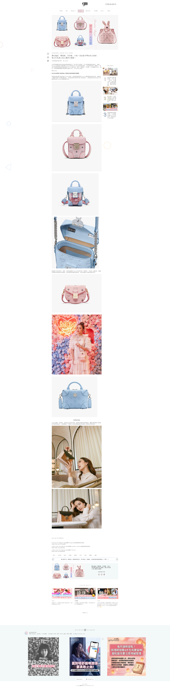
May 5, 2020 (60, 60)
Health (96, 11)
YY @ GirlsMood (54, 60)
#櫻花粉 (90, 555)
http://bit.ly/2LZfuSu (58, 547)
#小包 (80, 555)
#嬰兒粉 (75, 555)
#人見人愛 (59, 555)
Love (102, 11)
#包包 (65, 555)
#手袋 (85, 555)
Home (61, 11)
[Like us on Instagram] (108, 4)
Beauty (73, 11)
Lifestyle (88, 11)
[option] (62, 596)
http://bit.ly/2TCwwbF (59, 544)
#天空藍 (70, 555)
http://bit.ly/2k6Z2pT (58, 551)
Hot (67, 11)
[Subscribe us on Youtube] (110, 4)
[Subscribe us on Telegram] (112, 4)
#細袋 (95, 555)
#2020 (54, 555)
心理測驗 (76, 600)
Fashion (80, 11)
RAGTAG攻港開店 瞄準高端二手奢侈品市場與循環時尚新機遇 (65, 73)
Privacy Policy (85, 684)
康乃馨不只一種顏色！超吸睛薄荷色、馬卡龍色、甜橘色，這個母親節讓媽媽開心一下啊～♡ (85, 559)
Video (108, 11)
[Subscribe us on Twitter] (114, 4)
